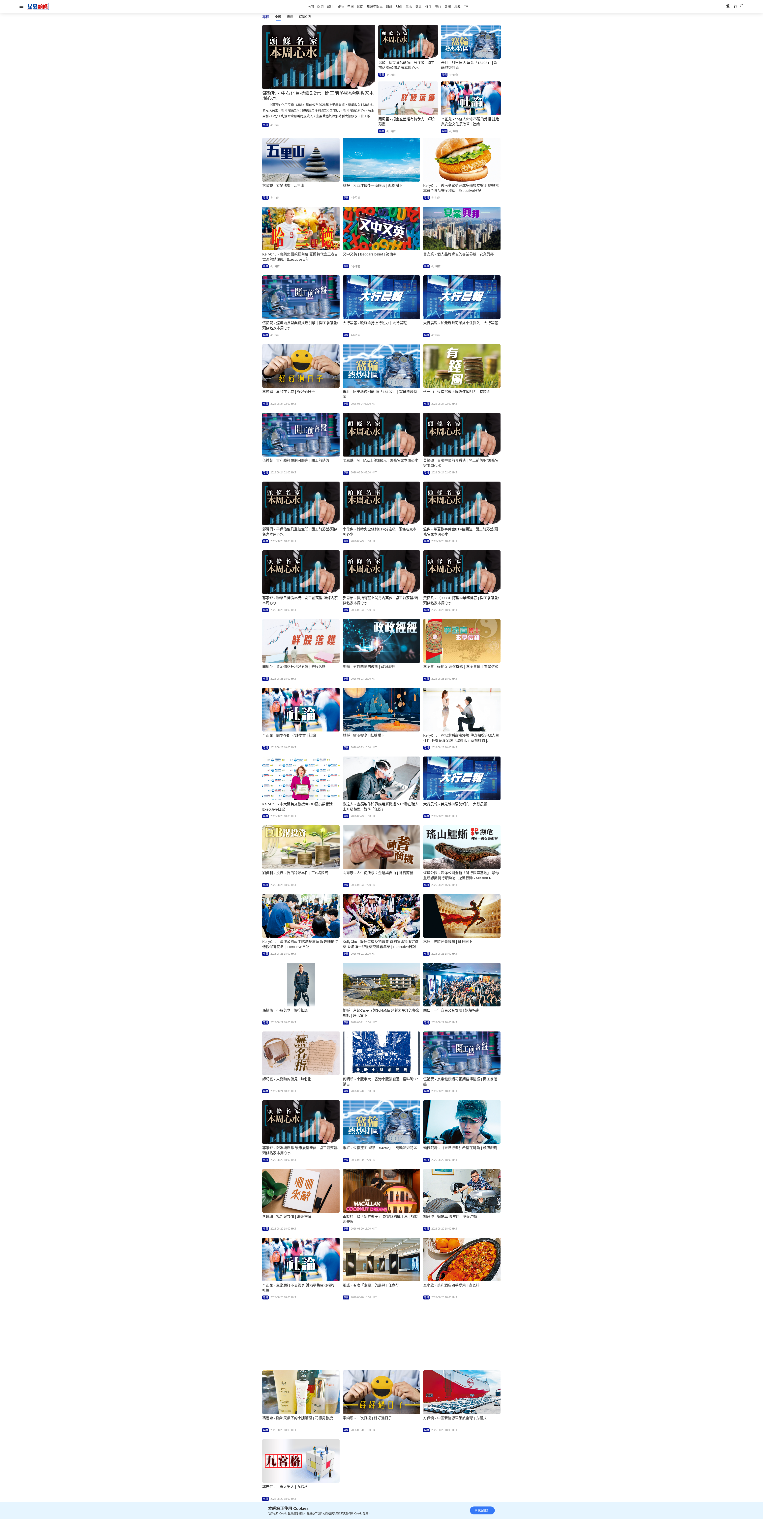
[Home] (37, 6)
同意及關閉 (482, 1510)
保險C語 (305, 16)
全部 (278, 16)
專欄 (290, 16)
